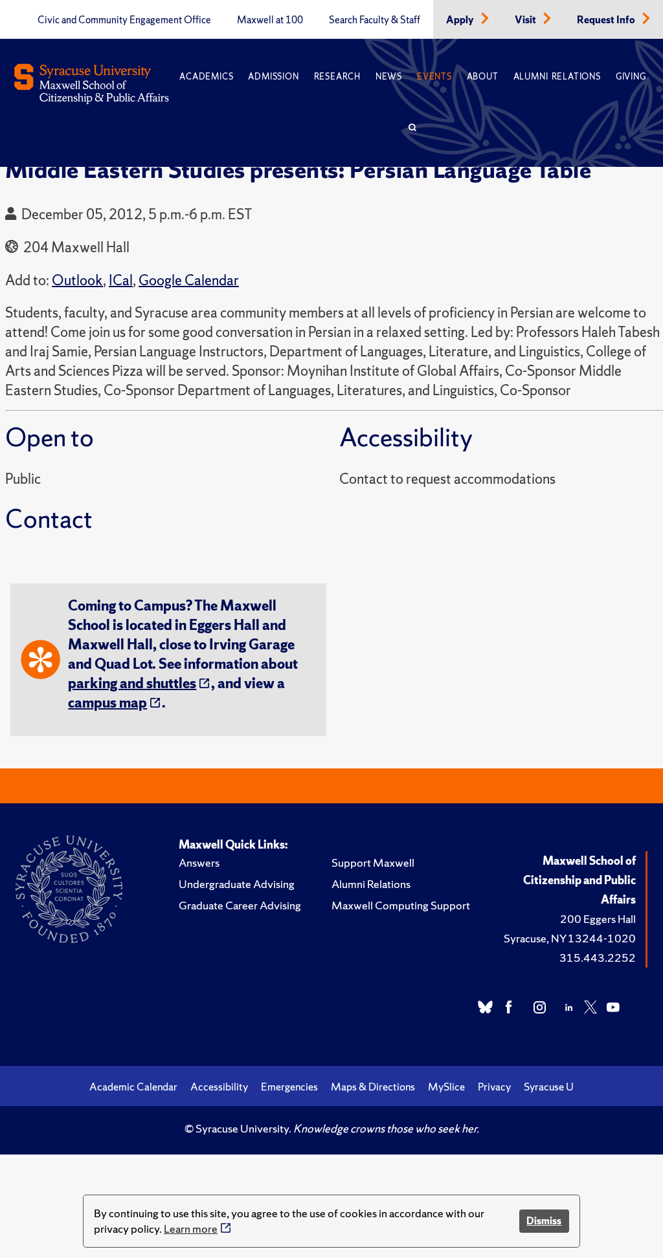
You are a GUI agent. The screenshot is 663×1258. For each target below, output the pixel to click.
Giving (631, 76)
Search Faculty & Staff (374, 20)
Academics (206, 76)
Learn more (191, 1228)
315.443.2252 (597, 957)
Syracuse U (549, 1086)
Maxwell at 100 (270, 20)
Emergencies (289, 1086)
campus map (107, 702)
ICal (121, 280)
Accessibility (219, 1086)
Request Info (607, 20)
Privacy (494, 1086)
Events (434, 76)
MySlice (446, 1086)
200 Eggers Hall (598, 918)
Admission (273, 76)
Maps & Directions (373, 1086)
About (483, 76)
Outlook (77, 280)
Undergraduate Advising (237, 883)
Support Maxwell (373, 862)
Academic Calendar (133, 1086)
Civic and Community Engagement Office (124, 20)
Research (337, 76)
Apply (461, 20)
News (389, 76)
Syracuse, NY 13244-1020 (570, 938)
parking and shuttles (132, 683)
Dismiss (543, 1221)
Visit (526, 20)
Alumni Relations (557, 76)
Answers (199, 862)
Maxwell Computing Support (401, 905)
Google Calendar (189, 280)
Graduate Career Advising (240, 905)
